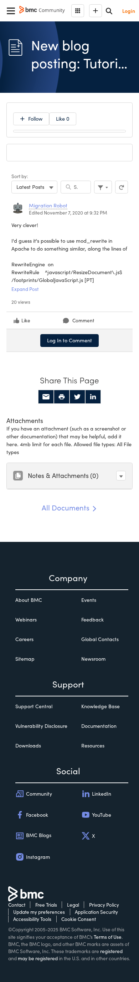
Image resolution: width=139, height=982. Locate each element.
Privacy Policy (104, 904)
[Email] (45, 397)
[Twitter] (77, 397)
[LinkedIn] (93, 397)
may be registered (38, 958)
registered (111, 951)
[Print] (61, 397)
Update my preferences (39, 911)
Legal (73, 904)
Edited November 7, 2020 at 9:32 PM (68, 212)
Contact (16, 904)
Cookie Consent (78, 919)
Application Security (96, 911)
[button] (121, 475)
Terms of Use (108, 936)
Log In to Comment (69, 340)
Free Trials (46, 904)
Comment (83, 320)
